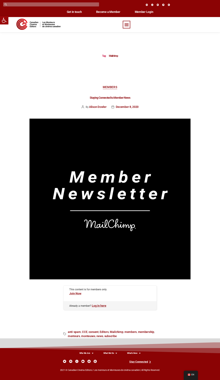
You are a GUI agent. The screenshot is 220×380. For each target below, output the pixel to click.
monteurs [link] (74, 336)
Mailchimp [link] (116, 332)
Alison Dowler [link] (98, 107)
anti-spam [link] (74, 332)
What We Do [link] (108, 353)
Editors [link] (104, 332)
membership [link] (146, 332)
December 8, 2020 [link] (127, 107)
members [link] (130, 332)
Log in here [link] (99, 305)
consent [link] (94, 332)
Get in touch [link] (74, 12)
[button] (126, 24)
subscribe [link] (110, 336)
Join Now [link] (75, 293)
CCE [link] (84, 332)
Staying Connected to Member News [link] (110, 97)
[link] (4, 20)
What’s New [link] (132, 353)
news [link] (99, 336)
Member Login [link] (144, 12)
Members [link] (110, 87)
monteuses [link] (88, 336)
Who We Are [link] (84, 353)
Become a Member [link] (108, 12)
